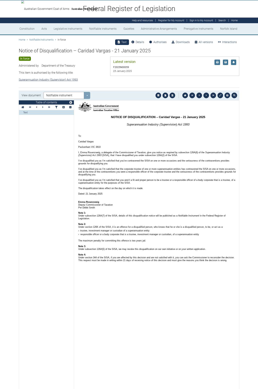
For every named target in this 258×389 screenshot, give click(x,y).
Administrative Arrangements (159, 28)
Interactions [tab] (229, 42)
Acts (44, 28)
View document (31, 95)
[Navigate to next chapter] (213, 95)
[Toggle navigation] (70, 102)
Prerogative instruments (198, 28)
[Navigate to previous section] (199, 95)
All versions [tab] (206, 42)
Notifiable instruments (103, 28)
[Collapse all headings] (70, 107)
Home (22, 39)
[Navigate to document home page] (23, 107)
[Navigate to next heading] (43, 107)
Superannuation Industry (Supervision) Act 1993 (48, 79)
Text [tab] (124, 42)
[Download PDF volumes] (165, 95)
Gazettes (128, 28)
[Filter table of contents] (56, 107)
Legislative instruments (68, 28)
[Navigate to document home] (185, 95)
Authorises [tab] (160, 42)
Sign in (201, 20)
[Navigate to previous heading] (36, 107)
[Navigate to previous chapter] (192, 95)
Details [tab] (140, 42)
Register (171, 20)
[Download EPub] (158, 95)
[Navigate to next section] (206, 95)
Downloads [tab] (183, 42)
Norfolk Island (228, 28)
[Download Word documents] (172, 95)
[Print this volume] (227, 95)
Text (25, 112)
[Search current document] (234, 95)
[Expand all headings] (63, 107)
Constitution (27, 28)
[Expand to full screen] (220, 95)
